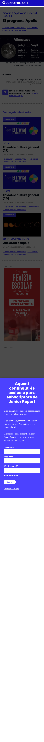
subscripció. (19, 440)
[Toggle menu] (39, 3)
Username (9, 447)
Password (8, 456)
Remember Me (11, 475)
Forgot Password (11, 488)
